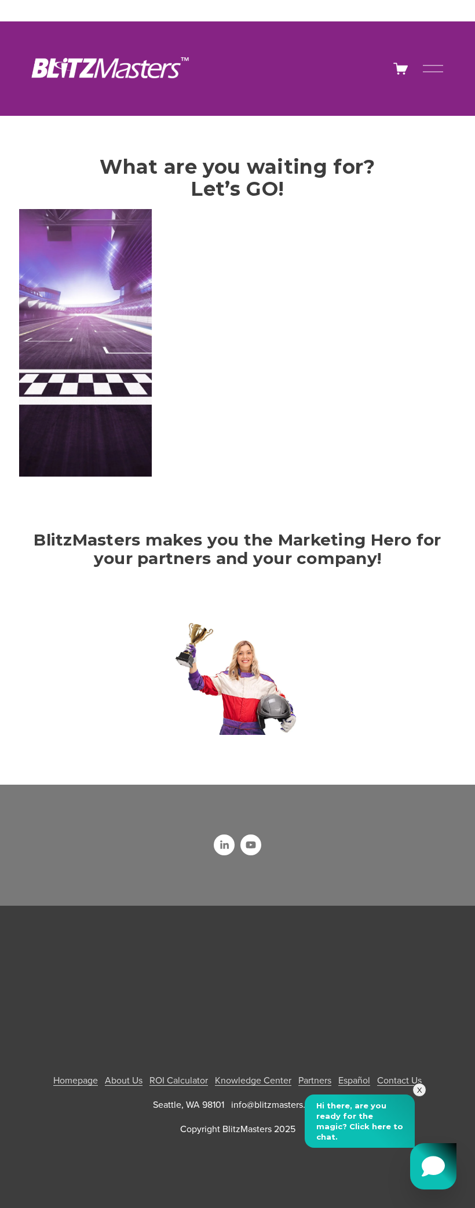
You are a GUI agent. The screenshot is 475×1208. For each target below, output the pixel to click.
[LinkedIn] (224, 844)
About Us (123, 1080)
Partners (314, 1080)
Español (354, 1080)
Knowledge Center (253, 1080)
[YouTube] (250, 844)
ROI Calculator (178, 1080)
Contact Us (399, 1080)
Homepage (75, 1080)
